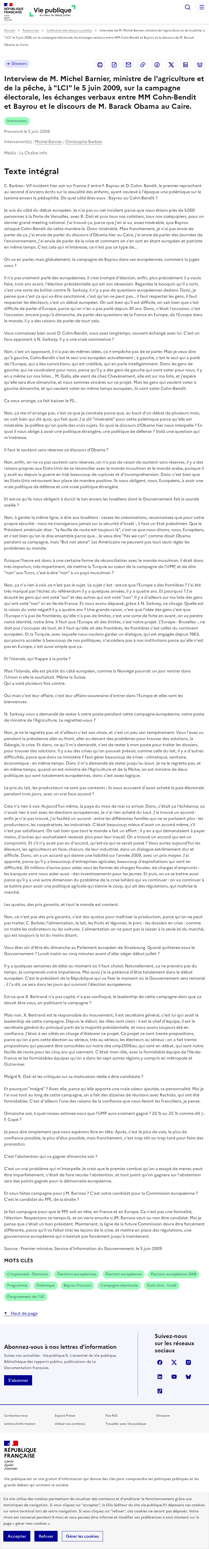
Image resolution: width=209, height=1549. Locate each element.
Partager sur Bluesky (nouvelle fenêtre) (200, 65)
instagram (188, 1362)
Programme (17, 1285)
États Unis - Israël (161, 1285)
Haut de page (23, 1313)
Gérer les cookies (82, 1536)
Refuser (46, 1536)
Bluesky (188, 1377)
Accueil (9, 30)
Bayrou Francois (77, 1285)
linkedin (160, 1377)
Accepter (17, 1536)
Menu (202, 7)
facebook (160, 1362)
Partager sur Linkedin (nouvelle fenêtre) (185, 65)
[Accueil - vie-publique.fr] (52, 12)
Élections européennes (76, 1274)
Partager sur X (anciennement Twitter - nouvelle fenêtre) (171, 65)
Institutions (17, 121)
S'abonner (18, 1380)
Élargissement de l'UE (25, 1296)
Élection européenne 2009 (173, 1274)
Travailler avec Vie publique (126, 1424)
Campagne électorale (119, 1285)
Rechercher (187, 7)
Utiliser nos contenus (70, 1424)
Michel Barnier (48, 141)
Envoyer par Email (128, 65)
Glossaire (163, 1415)
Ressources (31, 30)
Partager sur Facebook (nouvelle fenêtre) (157, 65)
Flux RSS (111, 1415)
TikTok (160, 1391)
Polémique (45, 1285)
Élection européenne (124, 1274)
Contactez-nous (16, 1415)
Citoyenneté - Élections (27, 1274)
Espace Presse (65, 1415)
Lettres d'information (19, 1424)
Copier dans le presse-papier (143, 65)
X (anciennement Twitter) (174, 1362)
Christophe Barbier (83, 141)
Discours (19, 63)
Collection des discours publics (69, 30)
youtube (174, 1377)
